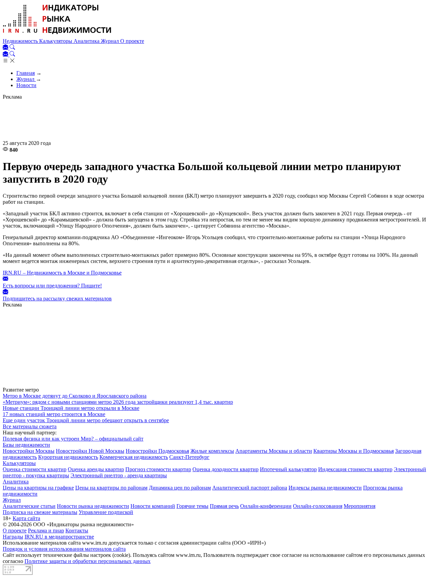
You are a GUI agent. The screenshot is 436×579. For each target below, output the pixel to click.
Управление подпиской (106, 512)
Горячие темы (192, 506)
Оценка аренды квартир (96, 469)
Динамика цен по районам (180, 488)
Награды (13, 537)
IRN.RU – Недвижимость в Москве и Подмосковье (62, 273)
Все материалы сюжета (30, 426)
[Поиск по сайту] (12, 48)
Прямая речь (224, 506)
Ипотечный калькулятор (288, 469)
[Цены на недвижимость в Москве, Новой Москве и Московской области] (57, 35)
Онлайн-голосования (317, 506)
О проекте (132, 41)
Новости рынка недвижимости (93, 506)
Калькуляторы (56, 41)
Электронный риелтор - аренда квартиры (119, 475)
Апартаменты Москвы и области (273, 451)
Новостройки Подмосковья (157, 451)
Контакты (76, 530)
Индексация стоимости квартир (355, 469)
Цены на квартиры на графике (38, 488)
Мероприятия (359, 506)
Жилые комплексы (212, 451)
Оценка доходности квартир (225, 469)
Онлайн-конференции (266, 506)
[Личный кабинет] (6, 48)
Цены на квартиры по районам (111, 488)
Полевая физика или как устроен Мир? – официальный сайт (73, 439)
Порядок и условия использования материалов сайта (64, 549)
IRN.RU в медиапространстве (59, 537)
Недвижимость (21, 41)
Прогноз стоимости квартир (158, 469)
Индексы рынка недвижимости (325, 488)
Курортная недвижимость (68, 457)
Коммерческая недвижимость (133, 457)
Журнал (110, 41)
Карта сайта (26, 518)
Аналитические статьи (29, 506)
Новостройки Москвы (28, 451)
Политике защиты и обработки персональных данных (88, 561)
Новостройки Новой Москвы (90, 451)
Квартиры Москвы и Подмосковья (353, 451)
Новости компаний (152, 506)
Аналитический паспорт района (249, 488)
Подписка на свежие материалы (40, 512)
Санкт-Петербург (189, 457)
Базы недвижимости (26, 445)
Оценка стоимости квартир (34, 469)
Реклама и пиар (46, 530)
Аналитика (87, 41)
